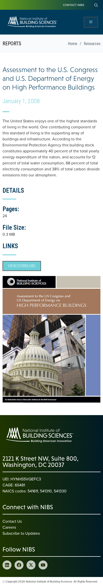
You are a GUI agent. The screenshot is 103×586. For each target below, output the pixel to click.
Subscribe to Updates (21, 533)
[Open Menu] (91, 22)
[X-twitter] (31, 564)
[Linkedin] (7, 564)
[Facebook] (19, 564)
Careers (9, 527)
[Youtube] (43, 564)
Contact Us (12, 521)
